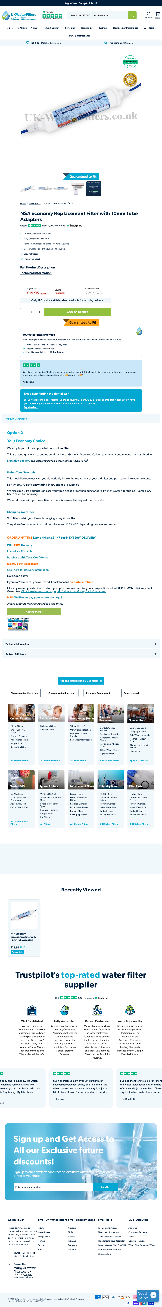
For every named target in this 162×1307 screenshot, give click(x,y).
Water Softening (48, 793)
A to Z (34, 27)
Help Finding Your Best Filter (111, 1240)
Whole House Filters (80, 726)
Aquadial (72, 1227)
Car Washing (16, 794)
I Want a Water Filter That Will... (113, 1245)
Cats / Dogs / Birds (19, 807)
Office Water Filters (109, 750)
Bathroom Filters (48, 726)
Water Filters (44, 1232)
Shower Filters (47, 729)
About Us (132, 1227)
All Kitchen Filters (19, 760)
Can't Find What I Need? (109, 1236)
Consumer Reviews (137, 1232)
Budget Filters (17, 743)
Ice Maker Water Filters (138, 740)
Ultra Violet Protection (80, 729)
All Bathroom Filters (50, 760)
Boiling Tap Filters (18, 747)
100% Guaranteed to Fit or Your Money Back (46, 344)
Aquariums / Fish (18, 803)
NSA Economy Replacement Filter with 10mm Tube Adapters (23, 936)
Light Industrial (107, 753)
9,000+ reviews (56, 225)
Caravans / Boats (138, 728)
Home (23, 203)
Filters (41, 1227)
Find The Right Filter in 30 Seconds (78, 680)
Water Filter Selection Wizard (142, 1245)
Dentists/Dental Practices (107, 729)
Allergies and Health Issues (139, 746)
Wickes (71, 1236)
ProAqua (72, 1240)
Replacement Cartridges (126, 27)
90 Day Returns (57, 351)
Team (131, 1236)
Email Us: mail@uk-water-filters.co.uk (25, 1267)
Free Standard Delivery (36, 351)
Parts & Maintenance (80, 35)
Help (8, 27)
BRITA (70, 1232)
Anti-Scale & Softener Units (50, 798)
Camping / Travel (138, 731)
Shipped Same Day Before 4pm (40, 348)
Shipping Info (104, 1253)
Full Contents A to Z (107, 1227)
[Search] (132, 15)
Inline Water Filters (19, 739)
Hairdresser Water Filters (109, 738)
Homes (41, 1240)
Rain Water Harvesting (81, 739)
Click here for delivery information (28, 569)
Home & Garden (51, 27)
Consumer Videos (136, 1240)
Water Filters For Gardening (18, 798)
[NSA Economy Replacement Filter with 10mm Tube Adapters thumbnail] (27, 188)
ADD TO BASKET (34, 611)
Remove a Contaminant (100, 691)
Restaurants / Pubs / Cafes (109, 745)
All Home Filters (78, 760)
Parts (40, 1249)
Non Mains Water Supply (78, 734)
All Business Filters (109, 760)
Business (103, 27)
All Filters (149, 27)
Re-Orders (22, 27)
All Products (34, 203)
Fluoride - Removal (49, 810)
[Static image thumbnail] (93, 188)
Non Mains (135, 751)
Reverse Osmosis (18, 736)
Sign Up (105, 1186)
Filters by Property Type (49, 804)
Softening (70, 27)
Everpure (72, 1245)
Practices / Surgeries (110, 734)
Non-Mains (87, 27)
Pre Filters (45, 817)
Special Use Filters (139, 760)
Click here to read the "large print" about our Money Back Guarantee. (63, 591)
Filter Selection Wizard (108, 1232)
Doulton (72, 1249)
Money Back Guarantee (109, 1249)
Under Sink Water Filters (18, 731)
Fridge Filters (16, 726)
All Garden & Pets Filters (19, 822)
